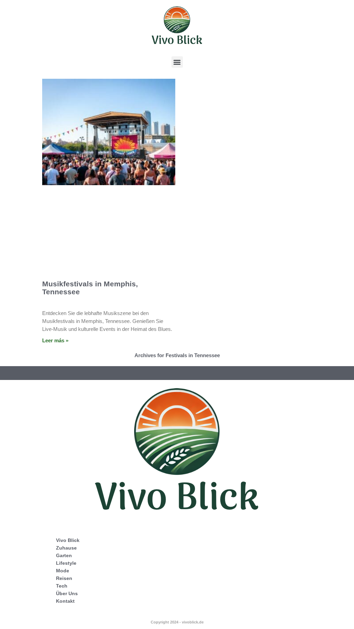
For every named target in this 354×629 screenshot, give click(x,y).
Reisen (64, 578)
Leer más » (55, 340)
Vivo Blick (68, 540)
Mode (62, 570)
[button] (177, 62)
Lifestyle (66, 563)
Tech (61, 586)
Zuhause (66, 548)
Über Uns (67, 593)
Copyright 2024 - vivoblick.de (177, 622)
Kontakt (65, 601)
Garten (64, 555)
